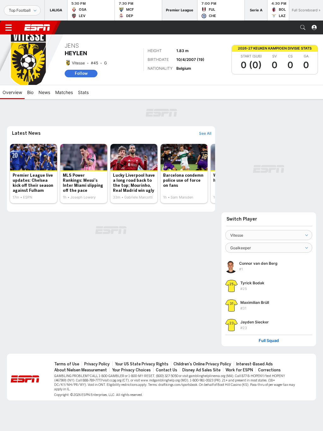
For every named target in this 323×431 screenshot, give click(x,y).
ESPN (37, 27)
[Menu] (8, 27)
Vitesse (78, 63)
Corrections (269, 370)
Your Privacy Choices (131, 370)
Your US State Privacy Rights (141, 364)
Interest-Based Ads (254, 364)
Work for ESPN (239, 370)
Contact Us (166, 370)
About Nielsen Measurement (80, 370)
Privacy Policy (97, 364)
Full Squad (269, 340)
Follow (81, 73)
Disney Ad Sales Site (201, 370)
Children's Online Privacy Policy (202, 364)
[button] (302, 27)
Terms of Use (66, 364)
